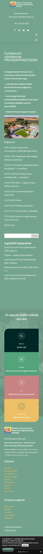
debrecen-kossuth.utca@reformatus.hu (21, 371)
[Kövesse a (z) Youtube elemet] (23, 30)
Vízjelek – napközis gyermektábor (18, 255)
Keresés (35, 236)
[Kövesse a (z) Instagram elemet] (19, 30)
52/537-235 (23, 23)
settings (25, 545)
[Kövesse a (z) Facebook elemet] (15, 30)
